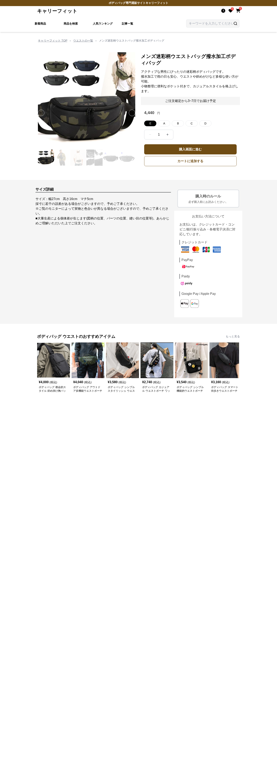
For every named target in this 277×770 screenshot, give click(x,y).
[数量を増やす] (167, 134)
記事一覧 (127, 23)
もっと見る (233, 336)
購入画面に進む (190, 149)
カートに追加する (190, 161)
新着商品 (40, 23)
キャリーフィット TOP (52, 40)
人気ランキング (103, 23)
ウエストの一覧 (83, 40)
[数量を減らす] (150, 134)
